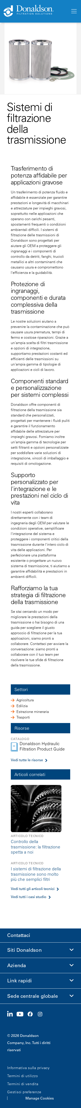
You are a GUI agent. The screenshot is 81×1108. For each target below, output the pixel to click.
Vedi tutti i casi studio (28, 896)
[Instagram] (42, 1014)
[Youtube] (21, 1014)
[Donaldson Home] (35, 11)
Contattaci (18, 935)
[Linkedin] (11, 1014)
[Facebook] (32, 1014)
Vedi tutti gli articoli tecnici (32, 888)
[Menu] (73, 11)
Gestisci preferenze (24, 1092)
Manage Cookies (39, 1098)
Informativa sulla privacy (28, 1068)
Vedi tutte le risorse (27, 760)
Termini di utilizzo (22, 1076)
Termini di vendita (22, 1084)
